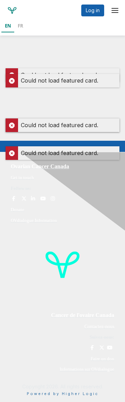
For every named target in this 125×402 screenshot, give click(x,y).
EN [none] (8, 26)
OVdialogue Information (34, 220)
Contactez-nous (99, 326)
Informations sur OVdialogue (87, 369)
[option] (20, 26)
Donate (17, 209)
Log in (93, 10)
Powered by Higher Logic (63, 393)
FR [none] (20, 26)
